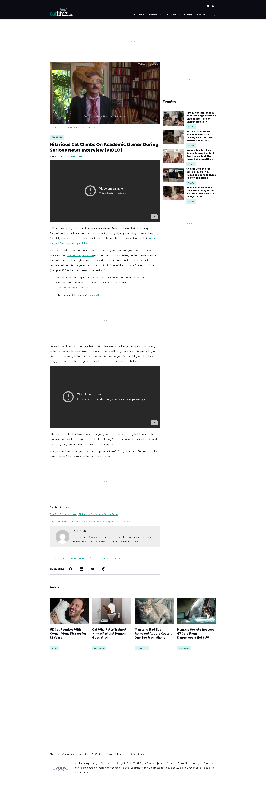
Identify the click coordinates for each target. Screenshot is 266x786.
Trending (188, 14)
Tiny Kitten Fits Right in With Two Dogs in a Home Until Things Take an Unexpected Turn (201, 117)
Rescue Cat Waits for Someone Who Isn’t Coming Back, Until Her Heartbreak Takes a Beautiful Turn (199, 136)
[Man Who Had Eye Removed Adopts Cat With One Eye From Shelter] (154, 611)
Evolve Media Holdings (112, 763)
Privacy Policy (114, 754)
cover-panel (77, 558)
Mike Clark (76, 156)
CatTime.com (114, 537)
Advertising (82, 754)
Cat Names (153, 14)
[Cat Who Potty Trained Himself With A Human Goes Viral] (111, 611)
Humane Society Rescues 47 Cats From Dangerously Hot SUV (195, 634)
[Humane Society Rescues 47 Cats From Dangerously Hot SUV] (196, 611)
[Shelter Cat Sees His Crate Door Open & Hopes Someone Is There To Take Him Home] (173, 175)
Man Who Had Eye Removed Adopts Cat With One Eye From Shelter (154, 634)
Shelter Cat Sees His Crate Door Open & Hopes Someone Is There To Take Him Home (201, 173)
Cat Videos (58, 558)
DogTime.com (95, 537)
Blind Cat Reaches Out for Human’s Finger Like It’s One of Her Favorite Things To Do (200, 192)
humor (106, 558)
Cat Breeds (138, 14)
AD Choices (97, 754)
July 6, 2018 (94, 295)
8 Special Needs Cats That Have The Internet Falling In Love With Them (91, 521)
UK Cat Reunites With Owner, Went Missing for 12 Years (68, 634)
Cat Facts (171, 14)
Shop (198, 14)
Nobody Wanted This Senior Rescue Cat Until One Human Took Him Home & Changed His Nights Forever (200, 155)
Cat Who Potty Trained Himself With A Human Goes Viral (109, 634)
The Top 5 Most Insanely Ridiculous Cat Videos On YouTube (84, 514)
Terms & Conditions (134, 754)
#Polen (95, 277)
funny (93, 558)
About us (54, 754)
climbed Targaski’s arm (80, 255)
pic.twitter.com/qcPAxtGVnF (71, 287)
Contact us (68, 754)
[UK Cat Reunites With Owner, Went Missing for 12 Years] (69, 611)
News (118, 558)
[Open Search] (213, 14)
